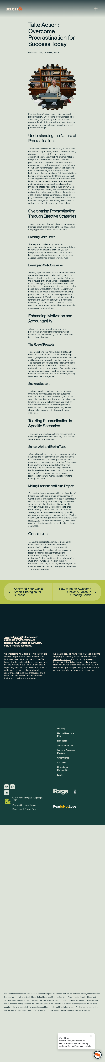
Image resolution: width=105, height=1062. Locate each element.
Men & (56, 52)
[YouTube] (6, 786)
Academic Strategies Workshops (43, 473)
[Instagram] (12, 786)
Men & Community (35, 52)
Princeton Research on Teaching (59, 167)
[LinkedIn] (6, 792)
